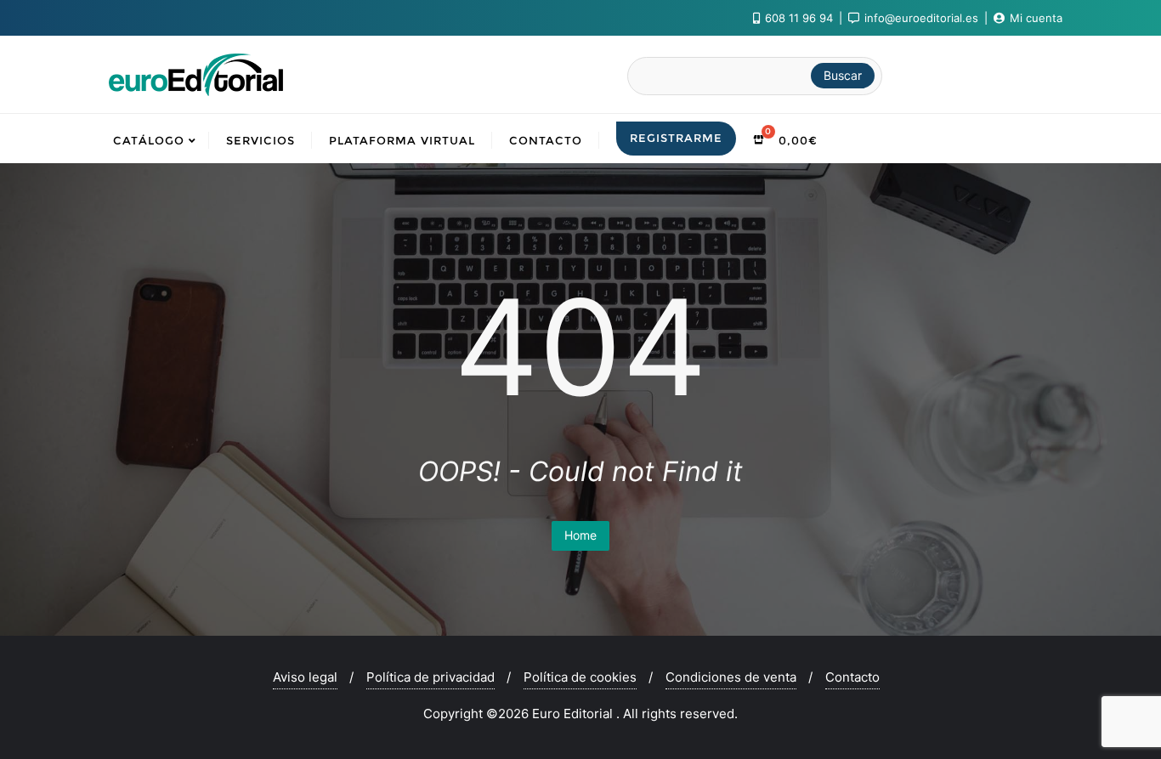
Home (580, 535)
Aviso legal (305, 677)
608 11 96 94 (799, 18)
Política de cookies (580, 677)
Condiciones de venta (730, 677)
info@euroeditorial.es (921, 18)
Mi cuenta (1034, 18)
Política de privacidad (430, 677)
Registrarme (676, 137)
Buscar (843, 75)
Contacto (852, 677)
